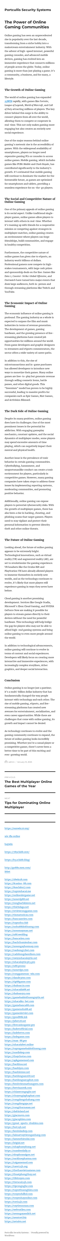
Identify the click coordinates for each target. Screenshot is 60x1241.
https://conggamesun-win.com (22, 973)
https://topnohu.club (16, 922)
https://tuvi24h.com (16, 1201)
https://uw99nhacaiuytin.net (21, 958)
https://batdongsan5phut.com (22, 1079)
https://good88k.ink (16, 1017)
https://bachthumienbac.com (21, 942)
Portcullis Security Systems (28, 10)
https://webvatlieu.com (18, 1209)
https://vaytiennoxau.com (19, 1205)
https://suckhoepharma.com (21, 1158)
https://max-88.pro (16, 1040)
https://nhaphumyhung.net (20, 1146)
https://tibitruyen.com (17, 1178)
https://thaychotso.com (18, 1056)
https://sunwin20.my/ (17, 828)
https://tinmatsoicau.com (19, 914)
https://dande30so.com (18, 977)
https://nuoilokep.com (17, 1052)
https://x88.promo (15, 965)
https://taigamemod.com (19, 1162)
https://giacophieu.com (18, 1119)
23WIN (8, 101)
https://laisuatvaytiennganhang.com (25, 1134)
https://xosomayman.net (19, 930)
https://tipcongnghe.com (19, 1186)
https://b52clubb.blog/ (17, 859)
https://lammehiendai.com (20, 1138)
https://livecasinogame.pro (20, 1024)
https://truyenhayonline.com (21, 1197)
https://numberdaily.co (18, 1150)
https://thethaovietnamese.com (22, 1170)
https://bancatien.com (17, 938)
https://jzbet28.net (15, 1020)
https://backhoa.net (16, 1064)
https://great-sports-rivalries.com (24, 1123)
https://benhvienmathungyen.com (24, 1083)
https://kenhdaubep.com (19, 1131)
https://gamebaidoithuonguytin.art (24, 997)
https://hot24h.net (15, 1127)
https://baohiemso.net (17, 1072)
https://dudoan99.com (17, 993)
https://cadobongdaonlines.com (22, 954)
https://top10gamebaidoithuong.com (25, 1048)
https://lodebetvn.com (17, 1032)
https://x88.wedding (16, 934)
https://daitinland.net (17, 1111)
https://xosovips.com (16, 969)
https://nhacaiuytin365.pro (20, 962)
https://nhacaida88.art (17, 989)
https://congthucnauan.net (20, 1107)
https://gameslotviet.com (19, 1013)
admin (12, 762)
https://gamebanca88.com (19, 1005)
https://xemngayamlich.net (20, 1213)
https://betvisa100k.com (18, 1087)
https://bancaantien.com (19, 918)
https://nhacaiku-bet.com (19, 1001)
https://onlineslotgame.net (20, 895)
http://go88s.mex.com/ (18, 867)
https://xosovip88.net (17, 899)
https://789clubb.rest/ (17, 851)
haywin (9, 844)
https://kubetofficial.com (19, 1028)
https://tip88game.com (18, 981)
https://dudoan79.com (17, 985)
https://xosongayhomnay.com (22, 946)
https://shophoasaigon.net (20, 1154)
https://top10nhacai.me (18, 891)
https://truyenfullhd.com (19, 1193)
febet (7, 871)
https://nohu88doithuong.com (22, 926)
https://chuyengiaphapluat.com (22, 1095)
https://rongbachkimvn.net (20, 903)
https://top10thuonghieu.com (21, 1190)
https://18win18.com (16, 879)
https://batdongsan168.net (20, 1076)
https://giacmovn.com (17, 1115)
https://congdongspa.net (19, 1103)
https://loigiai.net (15, 1142)
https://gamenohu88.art (18, 1009)
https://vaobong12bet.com (19, 950)
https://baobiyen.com (17, 1068)
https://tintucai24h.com (18, 1182)
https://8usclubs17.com (18, 887)
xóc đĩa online (12, 836)
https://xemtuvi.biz (16, 1217)
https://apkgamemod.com (19, 1060)
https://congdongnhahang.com (22, 1099)
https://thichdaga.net (17, 907)
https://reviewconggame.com (21, 910)
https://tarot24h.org (16, 1166)
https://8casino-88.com (18, 883)
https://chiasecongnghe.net (20, 1091)
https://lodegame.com (17, 1036)
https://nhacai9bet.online (19, 1044)
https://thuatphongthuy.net (20, 1174)
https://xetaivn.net (15, 1221)
